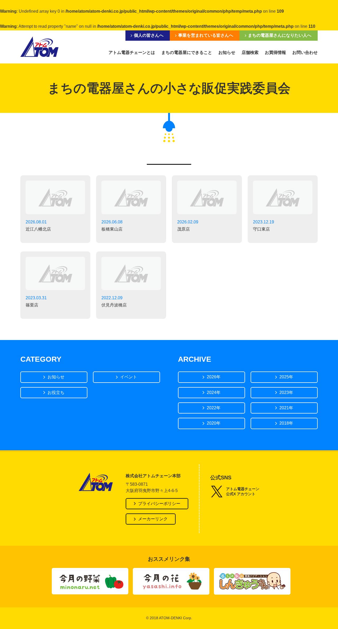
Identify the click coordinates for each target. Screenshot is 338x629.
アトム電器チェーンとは (132, 52)
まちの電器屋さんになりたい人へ (279, 35)
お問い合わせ (305, 52)
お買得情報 (275, 52)
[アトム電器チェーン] (39, 46)
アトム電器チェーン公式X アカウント (242, 491)
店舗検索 (250, 52)
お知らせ (226, 52)
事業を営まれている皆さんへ (205, 35)
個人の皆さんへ (148, 35)
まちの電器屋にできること (186, 52)
